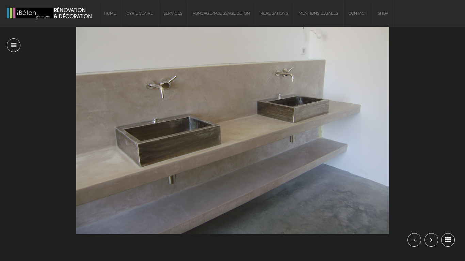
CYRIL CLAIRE (140, 13)
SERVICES (172, 13)
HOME (110, 13)
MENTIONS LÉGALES (318, 13)
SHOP (383, 13)
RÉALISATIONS (274, 13)
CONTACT (358, 13)
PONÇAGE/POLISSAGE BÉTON (221, 13)
